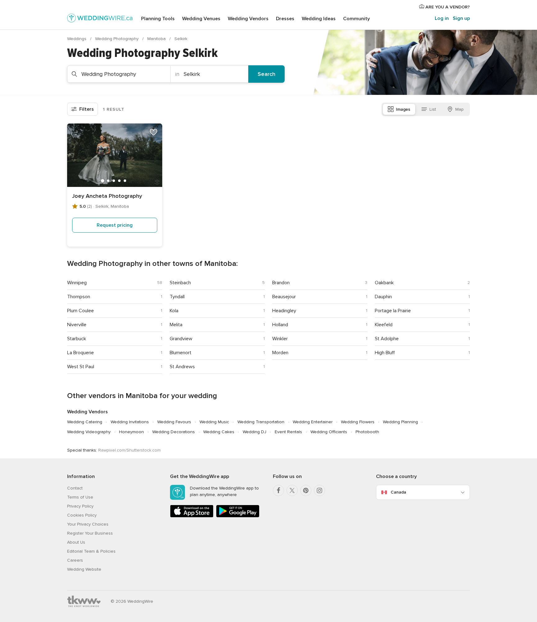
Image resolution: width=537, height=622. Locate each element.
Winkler (280, 339)
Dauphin (383, 297)
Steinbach (180, 283)
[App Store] (191, 516)
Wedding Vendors (248, 19)
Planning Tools (158, 19)
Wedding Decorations (173, 431)
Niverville (76, 325)
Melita (176, 325)
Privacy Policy (80, 506)
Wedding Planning (400, 422)
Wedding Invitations (130, 422)
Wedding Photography (117, 38)
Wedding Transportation (260, 422)
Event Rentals (288, 431)
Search (266, 74)
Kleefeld (383, 325)
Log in (442, 18)
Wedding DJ (254, 431)
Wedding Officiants (328, 431)
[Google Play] (237, 516)
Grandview (181, 339)
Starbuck (76, 339)
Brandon (281, 283)
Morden (280, 353)
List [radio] (432, 109)
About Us (76, 542)
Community (356, 19)
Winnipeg (77, 283)
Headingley (284, 311)
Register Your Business (90, 533)
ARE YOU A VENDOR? (447, 7)
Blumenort (180, 353)
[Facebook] (278, 490)
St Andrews (182, 367)
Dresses (285, 19)
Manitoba (157, 38)
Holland (280, 325)
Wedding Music (214, 422)
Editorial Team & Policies (91, 551)
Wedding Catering (84, 422)
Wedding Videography (89, 431)
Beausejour (284, 297)
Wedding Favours (174, 422)
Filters (86, 109)
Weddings (77, 38)
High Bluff (385, 353)
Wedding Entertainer (313, 422)
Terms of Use (80, 497)
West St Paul (80, 367)
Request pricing (115, 225)
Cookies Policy (82, 515)
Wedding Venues (201, 19)
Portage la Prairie (393, 311)
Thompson (78, 297)
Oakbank (384, 283)
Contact (75, 488)
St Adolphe (387, 339)
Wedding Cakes (218, 431)
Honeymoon (131, 431)
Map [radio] (459, 109)
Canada (398, 492)
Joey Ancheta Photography (107, 196)
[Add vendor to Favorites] (153, 132)
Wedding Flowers (357, 422)
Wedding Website (84, 569)
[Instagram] (319, 490)
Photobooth (367, 431)
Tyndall (177, 297)
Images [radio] (403, 109)
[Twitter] (292, 490)
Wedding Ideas (319, 19)
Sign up (461, 18)
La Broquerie (80, 353)
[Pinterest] (305, 490)
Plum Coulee (80, 311)
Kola (174, 311)
